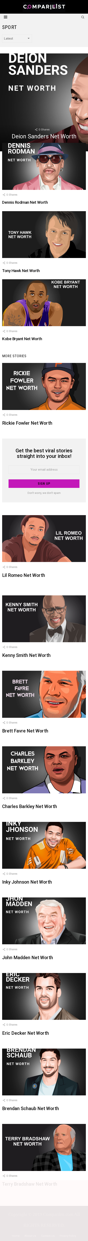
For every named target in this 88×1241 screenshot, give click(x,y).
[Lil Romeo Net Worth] (44, 538)
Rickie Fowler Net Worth (27, 423)
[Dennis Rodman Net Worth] (44, 166)
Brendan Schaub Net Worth (30, 1108)
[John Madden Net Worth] (44, 920)
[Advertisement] (44, 1210)
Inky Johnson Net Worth (27, 882)
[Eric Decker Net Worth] (44, 996)
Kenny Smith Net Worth (26, 655)
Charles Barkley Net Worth (29, 806)
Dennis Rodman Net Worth (25, 202)
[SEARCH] (82, 17)
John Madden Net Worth (27, 957)
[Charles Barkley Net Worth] (44, 769)
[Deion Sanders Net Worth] (44, 102)
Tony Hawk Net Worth (21, 270)
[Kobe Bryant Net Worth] (44, 302)
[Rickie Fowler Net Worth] (44, 386)
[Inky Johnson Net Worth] (44, 845)
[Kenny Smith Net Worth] (44, 618)
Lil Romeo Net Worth (23, 575)
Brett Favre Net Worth (25, 731)
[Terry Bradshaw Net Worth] (44, 1147)
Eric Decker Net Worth (25, 1033)
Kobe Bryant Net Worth (22, 338)
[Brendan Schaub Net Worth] (44, 1072)
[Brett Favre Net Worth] (44, 694)
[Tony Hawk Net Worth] (44, 234)
